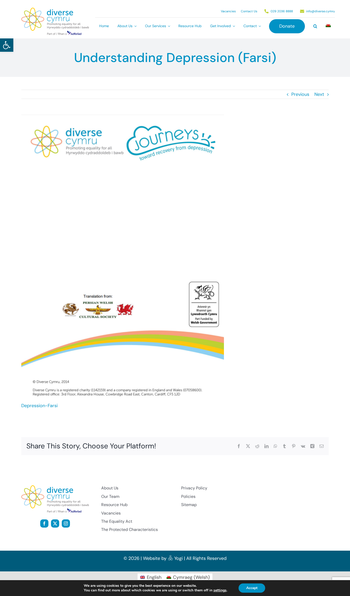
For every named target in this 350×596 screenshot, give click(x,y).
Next (319, 94)
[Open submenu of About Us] (134, 26)
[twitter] (55, 523)
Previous (300, 94)
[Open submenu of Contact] (259, 26)
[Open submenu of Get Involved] (233, 26)
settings (220, 590)
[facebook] (44, 523)
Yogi (178, 558)
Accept (252, 587)
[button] (6, 45)
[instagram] (66, 523)
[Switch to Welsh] (328, 26)
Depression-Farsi (39, 406)
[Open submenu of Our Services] (168, 26)
